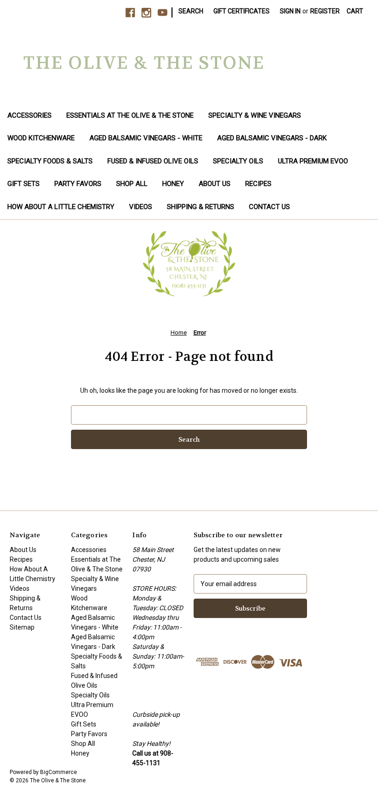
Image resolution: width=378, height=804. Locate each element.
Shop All (132, 184)
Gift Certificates (241, 11)
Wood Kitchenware (41, 138)
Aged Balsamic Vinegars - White (145, 138)
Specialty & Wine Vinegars (254, 115)
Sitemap (22, 627)
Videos (140, 207)
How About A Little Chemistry (60, 207)
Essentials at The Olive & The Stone (130, 115)
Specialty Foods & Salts (50, 161)
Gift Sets (23, 184)
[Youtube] (162, 13)
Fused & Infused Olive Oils (152, 161)
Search (190, 11)
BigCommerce (58, 772)
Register (325, 11)
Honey (173, 184)
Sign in (290, 11)
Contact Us (269, 207)
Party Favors (77, 184)
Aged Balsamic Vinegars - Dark (272, 138)
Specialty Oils (238, 161)
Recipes (258, 184)
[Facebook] (130, 13)
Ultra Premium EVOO (313, 161)
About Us (214, 184)
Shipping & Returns (200, 207)
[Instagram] (146, 13)
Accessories (29, 115)
